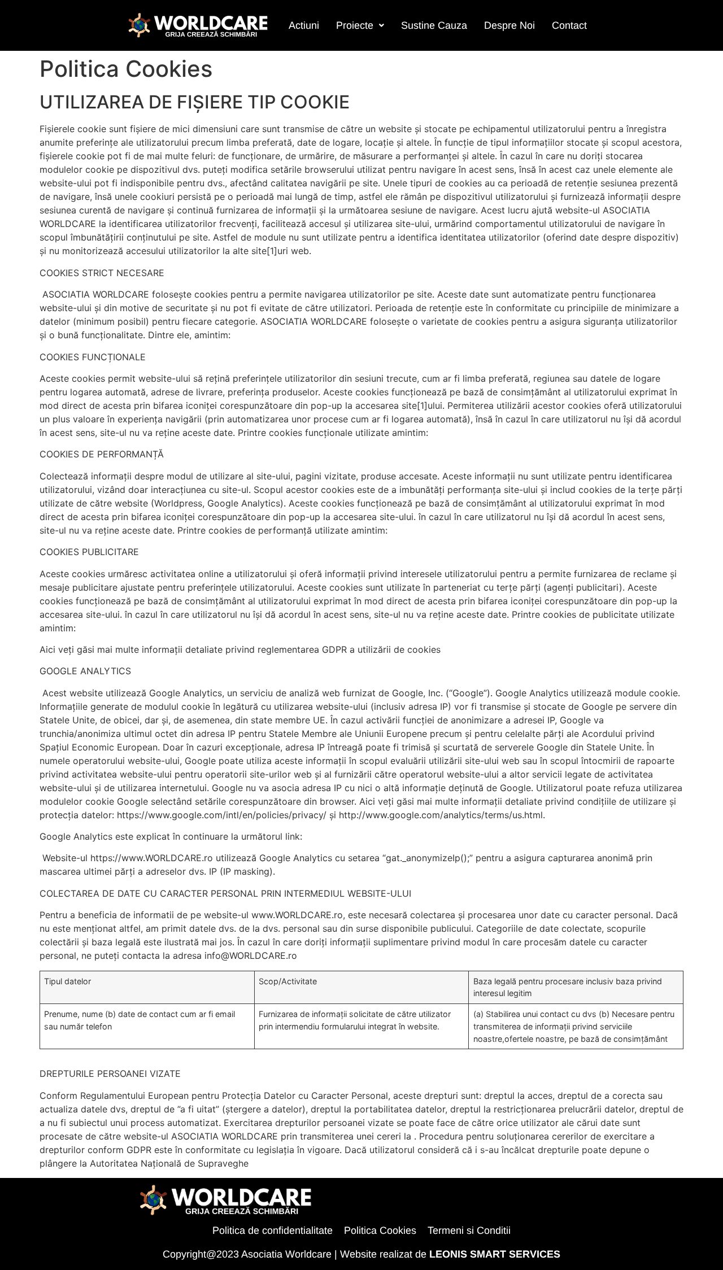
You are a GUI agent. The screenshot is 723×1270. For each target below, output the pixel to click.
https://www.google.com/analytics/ (380, 836)
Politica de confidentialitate (272, 1230)
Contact (569, 25)
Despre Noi (509, 25)
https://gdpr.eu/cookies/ (495, 649)
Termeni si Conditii (469, 1230)
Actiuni (304, 25)
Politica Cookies (380, 1230)
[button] (360, 25)
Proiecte (354, 25)
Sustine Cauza (434, 25)
